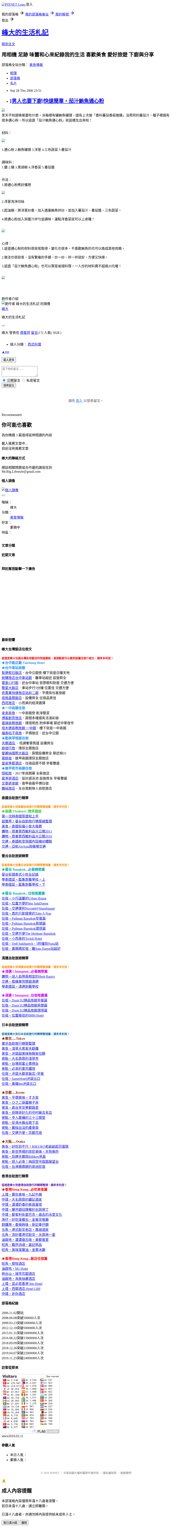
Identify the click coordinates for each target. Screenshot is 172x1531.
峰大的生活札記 (25, 32)
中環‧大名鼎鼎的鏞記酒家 (22, 1199)
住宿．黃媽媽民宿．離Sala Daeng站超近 (31, 948)
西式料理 (34, 344)
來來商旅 (8, 713)
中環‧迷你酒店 (13, 1294)
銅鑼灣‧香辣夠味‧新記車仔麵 (25, 1224)
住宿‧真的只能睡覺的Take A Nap (26, 913)
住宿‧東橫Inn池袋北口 (19, 1084)
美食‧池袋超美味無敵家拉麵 (23, 1053)
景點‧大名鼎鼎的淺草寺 (20, 1058)
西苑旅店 (8, 703)
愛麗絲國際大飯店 (15, 753)
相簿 (13, 73)
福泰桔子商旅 (12, 733)
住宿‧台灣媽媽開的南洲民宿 (23, 1166)
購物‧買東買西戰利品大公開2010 (27, 836)
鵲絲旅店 (8, 788)
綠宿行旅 (8, 748)
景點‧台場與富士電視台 (20, 1063)
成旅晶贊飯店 (12, 698)
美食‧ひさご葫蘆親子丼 (20, 1102)
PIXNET (54, 1472)
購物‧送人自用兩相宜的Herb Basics (28, 976)
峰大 (5, 309)
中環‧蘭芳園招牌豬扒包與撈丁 (25, 1209)
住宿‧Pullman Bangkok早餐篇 (24, 918)
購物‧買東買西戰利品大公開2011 (27, 831)
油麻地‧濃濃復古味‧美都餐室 (25, 1240)
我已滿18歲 (10, 1522)
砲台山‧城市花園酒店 (18, 1273)
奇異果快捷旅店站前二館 (20, 693)
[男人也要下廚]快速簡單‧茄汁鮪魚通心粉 (57, 101)
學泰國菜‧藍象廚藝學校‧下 (23, 884)
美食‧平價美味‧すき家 (20, 1097)
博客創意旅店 (12, 718)
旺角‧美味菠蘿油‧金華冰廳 (23, 1250)
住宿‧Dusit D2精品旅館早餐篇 (24, 1000)
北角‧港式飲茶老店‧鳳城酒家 (25, 1230)
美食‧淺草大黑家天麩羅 (20, 1048)
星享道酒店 (10, 778)
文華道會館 (10, 783)
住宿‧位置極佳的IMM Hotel (23, 1015)
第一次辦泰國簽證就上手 (20, 816)
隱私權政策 (109, 1472)
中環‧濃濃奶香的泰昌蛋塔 (22, 1204)
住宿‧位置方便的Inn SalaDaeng (25, 903)
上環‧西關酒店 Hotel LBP (21, 1289)
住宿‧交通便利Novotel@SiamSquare (28, 908)
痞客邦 (25, 332)
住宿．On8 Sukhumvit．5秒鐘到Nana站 (30, 943)
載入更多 (8, 359)
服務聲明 (125, 1472)
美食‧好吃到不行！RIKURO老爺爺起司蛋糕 (35, 1146)
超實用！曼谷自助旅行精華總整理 (27, 821)
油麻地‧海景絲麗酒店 (18, 1279)
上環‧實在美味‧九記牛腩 (22, 1194)
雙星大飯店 (10, 688)
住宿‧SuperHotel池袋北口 (21, 1078)
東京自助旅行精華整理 (18, 1043)
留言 (34, 332)
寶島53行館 (10, 683)
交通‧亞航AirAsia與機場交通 (24, 846)
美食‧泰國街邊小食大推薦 (22, 826)
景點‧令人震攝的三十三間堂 (23, 1117)
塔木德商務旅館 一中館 (19, 728)
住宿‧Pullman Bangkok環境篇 (24, 928)
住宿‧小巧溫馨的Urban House (24, 898)
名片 (13, 83)
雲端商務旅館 (12, 723)
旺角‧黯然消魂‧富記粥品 (22, 1245)
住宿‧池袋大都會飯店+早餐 (23, 1073)
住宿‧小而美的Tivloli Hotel (22, 938)
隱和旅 (7, 773)
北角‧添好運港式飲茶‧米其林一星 (28, 1235)
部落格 (15, 78)
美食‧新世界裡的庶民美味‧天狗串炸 (30, 1151)
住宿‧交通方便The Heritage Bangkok (29, 933)
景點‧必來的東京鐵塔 (18, 1068)
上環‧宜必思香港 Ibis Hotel (22, 1284)
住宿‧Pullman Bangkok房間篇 (24, 923)
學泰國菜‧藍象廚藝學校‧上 (23, 879)
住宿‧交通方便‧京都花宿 (22, 1133)
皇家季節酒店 (12, 763)
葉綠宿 (7, 758)
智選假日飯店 (12, 673)
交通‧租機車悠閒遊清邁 (20, 981)
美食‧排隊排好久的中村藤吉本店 (27, 1112)
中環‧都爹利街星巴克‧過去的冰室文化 (32, 1214)
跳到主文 (8, 44)
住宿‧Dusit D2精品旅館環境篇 (24, 1010)
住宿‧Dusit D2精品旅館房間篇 (24, 1005)
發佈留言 (8, 385)
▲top (5, 352)
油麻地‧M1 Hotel (15, 1268)
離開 (24, 1522)
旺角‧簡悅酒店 (13, 1263)
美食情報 (36, 65)
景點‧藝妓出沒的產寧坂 (20, 1128)
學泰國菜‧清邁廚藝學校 (20, 986)
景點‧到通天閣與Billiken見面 (24, 1156)
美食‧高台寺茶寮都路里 (20, 1107)
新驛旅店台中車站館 (17, 678)
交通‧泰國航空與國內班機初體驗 (27, 841)
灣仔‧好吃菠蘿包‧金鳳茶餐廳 (25, 1219)
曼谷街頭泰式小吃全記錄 (20, 874)
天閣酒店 (9, 743)
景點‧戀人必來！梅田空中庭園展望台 (30, 1161)
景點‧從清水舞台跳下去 (20, 1122)
